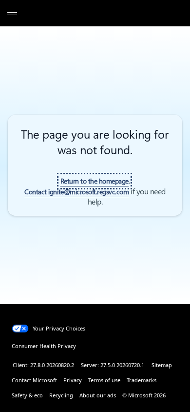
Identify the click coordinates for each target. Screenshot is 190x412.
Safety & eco (27, 395)
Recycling (61, 395)
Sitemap (162, 365)
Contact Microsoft (34, 380)
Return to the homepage (94, 181)
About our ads (97, 395)
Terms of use (104, 380)
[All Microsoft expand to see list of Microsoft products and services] (12, 13)
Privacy (72, 380)
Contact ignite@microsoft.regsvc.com (76, 192)
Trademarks (141, 380)
